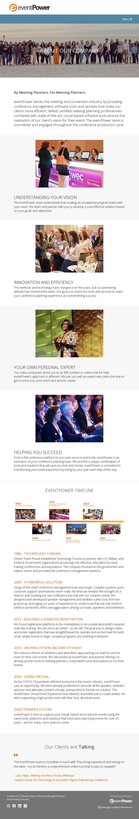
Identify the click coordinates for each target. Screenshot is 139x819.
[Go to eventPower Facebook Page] (15, 806)
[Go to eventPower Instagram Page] (9, 806)
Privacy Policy (28, 796)
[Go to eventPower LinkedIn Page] (20, 806)
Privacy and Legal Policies (50, 796)
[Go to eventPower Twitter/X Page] (25, 806)
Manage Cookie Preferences (117, 807)
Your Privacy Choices (18, 799)
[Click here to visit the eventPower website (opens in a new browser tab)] (120, 802)
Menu (126, 19)
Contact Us (12, 796)
